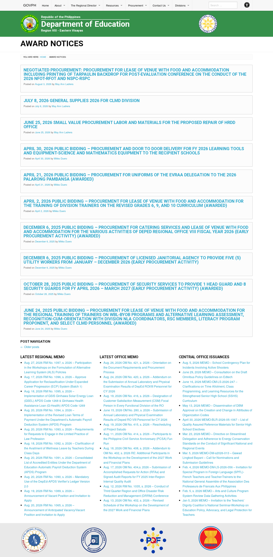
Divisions (180, 5)
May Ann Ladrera (64, 84)
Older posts (29, 347)
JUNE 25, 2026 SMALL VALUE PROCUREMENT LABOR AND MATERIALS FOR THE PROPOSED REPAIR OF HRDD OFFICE (129, 124)
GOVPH (29, 5)
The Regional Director (84, 5)
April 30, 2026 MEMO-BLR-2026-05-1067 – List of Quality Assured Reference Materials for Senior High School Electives (217, 424)
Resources (112, 5)
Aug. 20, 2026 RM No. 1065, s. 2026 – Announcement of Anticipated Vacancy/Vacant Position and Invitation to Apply (54, 510)
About (58, 5)
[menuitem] (29, 5)
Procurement (135, 5)
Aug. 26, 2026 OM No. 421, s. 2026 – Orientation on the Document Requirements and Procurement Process (137, 367)
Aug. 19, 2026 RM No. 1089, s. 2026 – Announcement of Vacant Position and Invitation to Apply (57, 495)
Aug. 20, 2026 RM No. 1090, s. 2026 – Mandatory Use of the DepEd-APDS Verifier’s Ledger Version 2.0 (57, 481)
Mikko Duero (60, 158)
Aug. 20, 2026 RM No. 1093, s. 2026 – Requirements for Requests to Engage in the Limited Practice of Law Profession (59, 434)
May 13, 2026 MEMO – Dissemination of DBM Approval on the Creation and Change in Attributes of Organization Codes (217, 410)
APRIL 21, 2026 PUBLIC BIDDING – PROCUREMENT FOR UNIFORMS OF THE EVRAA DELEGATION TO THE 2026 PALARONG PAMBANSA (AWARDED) (130, 177)
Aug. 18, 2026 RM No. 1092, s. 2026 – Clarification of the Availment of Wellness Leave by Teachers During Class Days (59, 448)
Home (45, 5)
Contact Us (159, 5)
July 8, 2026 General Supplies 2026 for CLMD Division (82, 100)
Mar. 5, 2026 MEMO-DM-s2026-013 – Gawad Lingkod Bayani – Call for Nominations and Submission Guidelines (212, 458)
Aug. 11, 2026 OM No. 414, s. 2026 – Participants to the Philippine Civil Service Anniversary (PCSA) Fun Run (137, 438)
